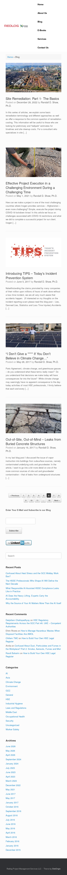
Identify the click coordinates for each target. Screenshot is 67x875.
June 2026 (10, 746)
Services (42, 38)
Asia (8, 677)
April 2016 (10, 832)
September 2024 (13, 759)
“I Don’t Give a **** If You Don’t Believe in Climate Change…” (28, 355)
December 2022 (13, 785)
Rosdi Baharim (13, 653)
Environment (12, 686)
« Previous (14, 495)
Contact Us (43, 47)
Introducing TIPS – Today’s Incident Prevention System (31, 275)
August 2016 (12, 815)
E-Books (42, 30)
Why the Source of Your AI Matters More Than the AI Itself (33, 603)
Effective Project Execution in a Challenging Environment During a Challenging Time (30, 187)
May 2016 (10, 828)
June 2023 (10, 772)
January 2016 (12, 845)
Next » (57, 500)
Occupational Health (15, 716)
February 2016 (12, 841)
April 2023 (10, 776)
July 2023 (10, 767)
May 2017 (10, 798)
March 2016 (11, 837)
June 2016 (10, 823)
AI (7, 673)
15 (49, 500)
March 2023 (11, 780)
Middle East (11, 712)
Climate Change (13, 681)
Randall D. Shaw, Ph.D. (45, 195)
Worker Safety (12, 729)
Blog (40, 21)
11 (37, 500)
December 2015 (13, 849)
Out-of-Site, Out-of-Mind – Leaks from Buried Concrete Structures (33, 441)
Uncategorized (12, 725)
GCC (8, 690)
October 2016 (12, 806)
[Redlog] (16, 26)
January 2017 (12, 802)
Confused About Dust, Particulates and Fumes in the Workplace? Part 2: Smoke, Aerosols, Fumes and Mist (33, 647)
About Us (42, 12)
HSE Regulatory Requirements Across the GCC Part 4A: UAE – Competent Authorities (33, 623)
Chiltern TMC (12, 638)
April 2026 (10, 754)
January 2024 (12, 763)
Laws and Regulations (16, 707)
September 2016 (13, 811)
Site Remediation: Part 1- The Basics (32, 98)
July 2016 (10, 819)
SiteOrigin (56, 868)
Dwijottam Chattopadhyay (18, 620)
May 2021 (10, 789)
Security (9, 720)
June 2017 (10, 793)
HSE (8, 699)
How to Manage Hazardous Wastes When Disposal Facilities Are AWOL (33, 632)
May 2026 (10, 750)
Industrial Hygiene (14, 703)
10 (31, 500)
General (9, 694)
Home (40, 4)
